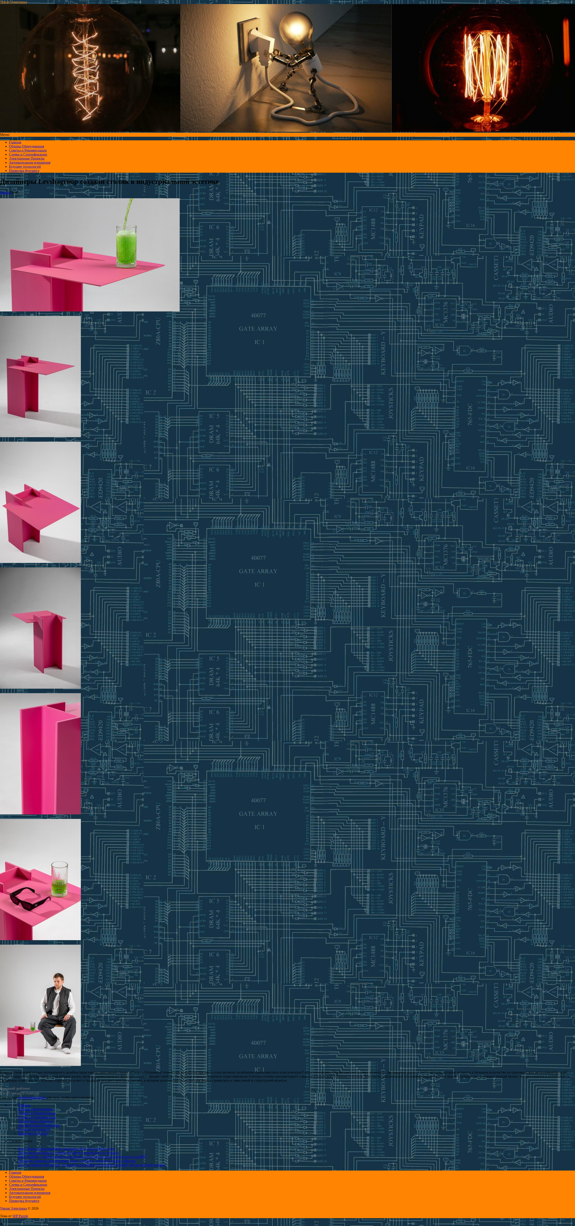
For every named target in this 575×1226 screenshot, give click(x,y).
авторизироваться (31, 1097)
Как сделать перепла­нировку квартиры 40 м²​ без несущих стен (66, 1149)
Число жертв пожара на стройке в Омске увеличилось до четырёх (68, 1153)
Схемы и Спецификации (28, 154)
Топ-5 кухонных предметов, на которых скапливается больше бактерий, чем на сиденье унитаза (91, 1165)
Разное (5, 192)
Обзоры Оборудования (26, 146)
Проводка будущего (24, 170)
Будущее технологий (25, 166)
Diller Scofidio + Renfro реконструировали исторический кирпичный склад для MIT (82, 1157)
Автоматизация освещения (29, 162)
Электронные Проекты (26, 158)
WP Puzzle (20, 1216)
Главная (15, 142)
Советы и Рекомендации (28, 150)
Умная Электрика (13, 2)
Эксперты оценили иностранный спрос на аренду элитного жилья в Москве (76, 1161)
